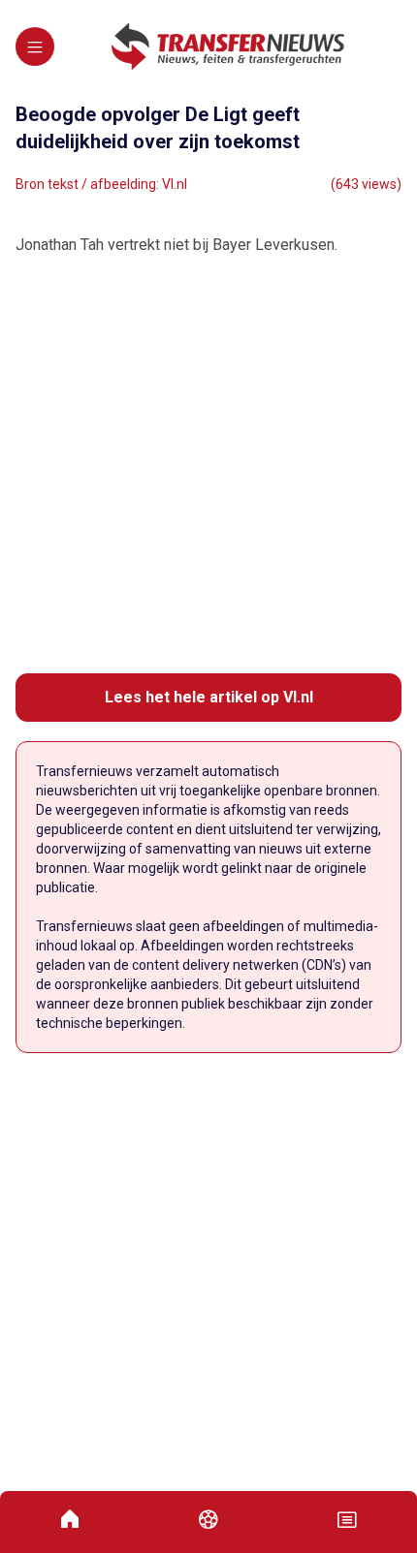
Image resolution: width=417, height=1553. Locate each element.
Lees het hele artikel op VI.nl (209, 697)
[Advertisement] (208, 465)
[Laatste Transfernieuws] (228, 46)
